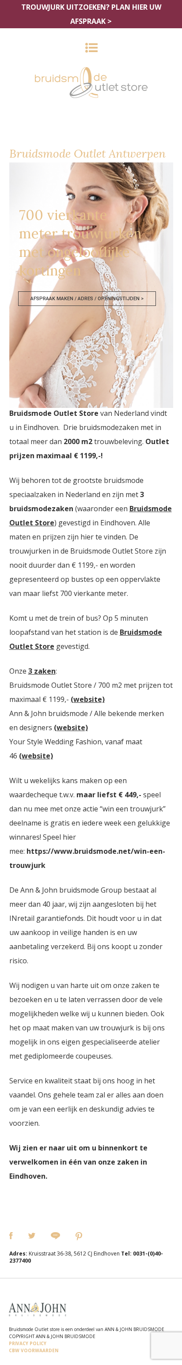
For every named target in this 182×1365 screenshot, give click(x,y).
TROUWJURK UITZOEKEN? (91, 14)
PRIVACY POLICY (27, 1343)
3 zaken (42, 671)
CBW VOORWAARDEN (33, 1350)
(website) (88, 699)
